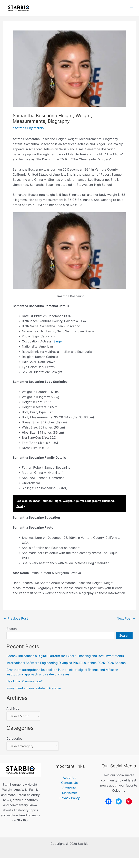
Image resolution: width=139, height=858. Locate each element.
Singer (58, 341)
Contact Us (69, 782)
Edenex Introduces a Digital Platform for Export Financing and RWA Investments (65, 656)
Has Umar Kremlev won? (24, 681)
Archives (12, 708)
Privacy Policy (69, 798)
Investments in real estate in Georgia (33, 688)
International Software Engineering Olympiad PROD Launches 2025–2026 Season (66, 663)
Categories (14, 738)
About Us (69, 777)
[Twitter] (119, 801)
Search (11, 629)
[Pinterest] (129, 801)
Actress (20, 128)
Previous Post (16, 618)
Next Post (126, 618)
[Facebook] (108, 801)
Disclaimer (69, 793)
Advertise (69, 788)
